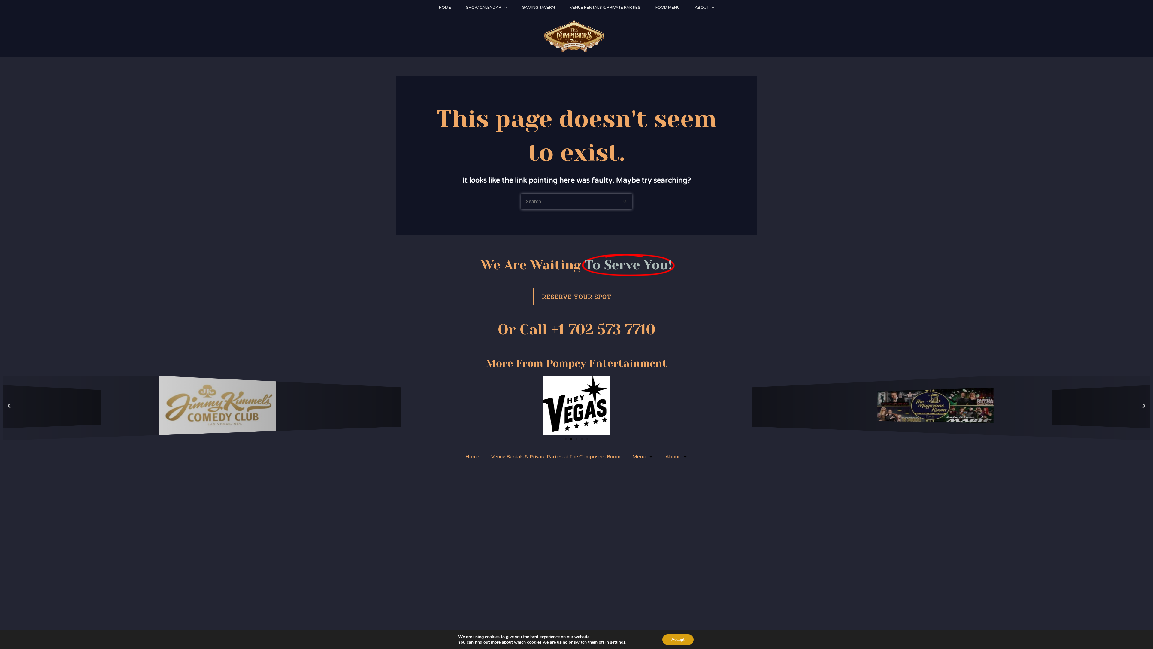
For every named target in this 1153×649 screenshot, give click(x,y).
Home (445, 7)
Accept (678, 639)
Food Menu (667, 7)
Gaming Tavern (538, 7)
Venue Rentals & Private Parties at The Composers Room (555, 457)
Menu (639, 457)
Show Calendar (483, 7)
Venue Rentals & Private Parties (605, 7)
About (702, 7)
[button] (504, 7)
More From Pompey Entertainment (576, 363)
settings (617, 642)
